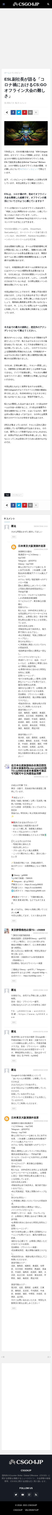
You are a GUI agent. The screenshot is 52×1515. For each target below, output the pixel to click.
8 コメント (22, 103)
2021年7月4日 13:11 (41, 526)
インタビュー (16, 73)
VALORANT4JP (32, 1510)
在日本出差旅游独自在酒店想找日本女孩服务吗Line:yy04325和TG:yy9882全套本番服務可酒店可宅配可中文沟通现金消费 (29, 769)
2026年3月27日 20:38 (40, 1031)
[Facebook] (13, 112)
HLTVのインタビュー (29, 169)
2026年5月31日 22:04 (40, 1070)
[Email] (30, 112)
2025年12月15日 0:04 (40, 933)
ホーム (7, 73)
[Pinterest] (24, 112)
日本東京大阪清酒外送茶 (32, 546)
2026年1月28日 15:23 (40, 990)
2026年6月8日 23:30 (41, 1121)
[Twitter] (18, 112)
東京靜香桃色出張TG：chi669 (28, 929)
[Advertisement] (26, 38)
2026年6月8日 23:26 (41, 549)
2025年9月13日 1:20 (41, 777)
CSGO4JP (17, 1510)
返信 (13, 536)
